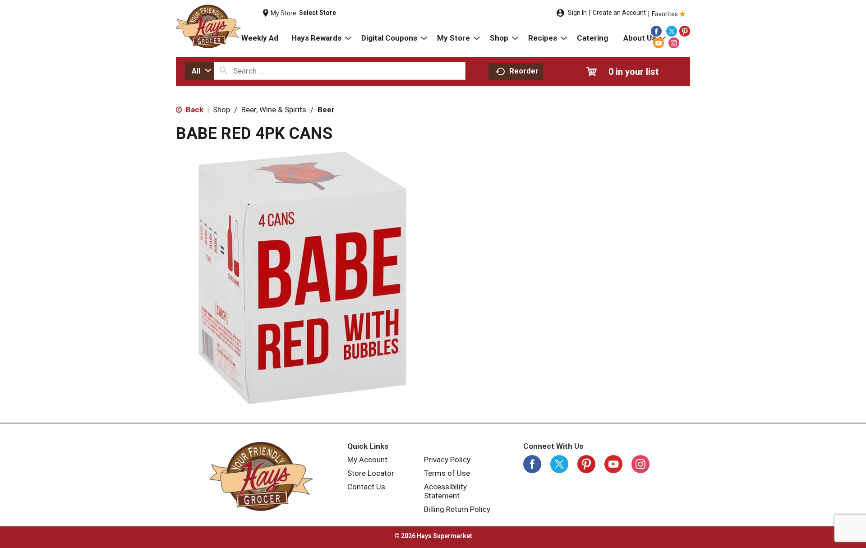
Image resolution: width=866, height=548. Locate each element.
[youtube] (658, 42)
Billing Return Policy (457, 509)
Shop (221, 109)
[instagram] (673, 42)
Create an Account (619, 12)
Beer (326, 109)
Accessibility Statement (445, 491)
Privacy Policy (447, 459)
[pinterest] (684, 31)
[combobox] (199, 71)
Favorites (665, 14)
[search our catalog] (224, 71)
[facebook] (656, 31)
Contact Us (366, 486)
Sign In (577, 12)
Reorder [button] (524, 70)
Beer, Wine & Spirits (273, 109)
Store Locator (370, 473)
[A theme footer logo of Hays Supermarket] (261, 476)
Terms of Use (447, 473)
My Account (367, 459)
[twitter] (671, 31)
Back (193, 109)
